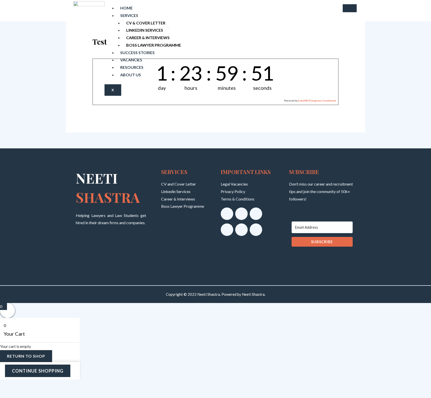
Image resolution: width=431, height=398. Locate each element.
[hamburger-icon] (350, 8)
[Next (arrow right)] (22, 394)
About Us (130, 74)
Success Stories (137, 52)
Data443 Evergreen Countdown (317, 100)
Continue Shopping (37, 371)
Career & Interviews (148, 37)
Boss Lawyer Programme (153, 45)
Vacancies (131, 59)
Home (126, 7)
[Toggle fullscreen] (22, 385)
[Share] (36, 385)
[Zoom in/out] (7, 385)
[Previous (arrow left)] (7, 394)
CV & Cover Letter (145, 22)
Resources (131, 67)
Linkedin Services (144, 30)
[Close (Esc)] (51, 385)
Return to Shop (26, 356)
